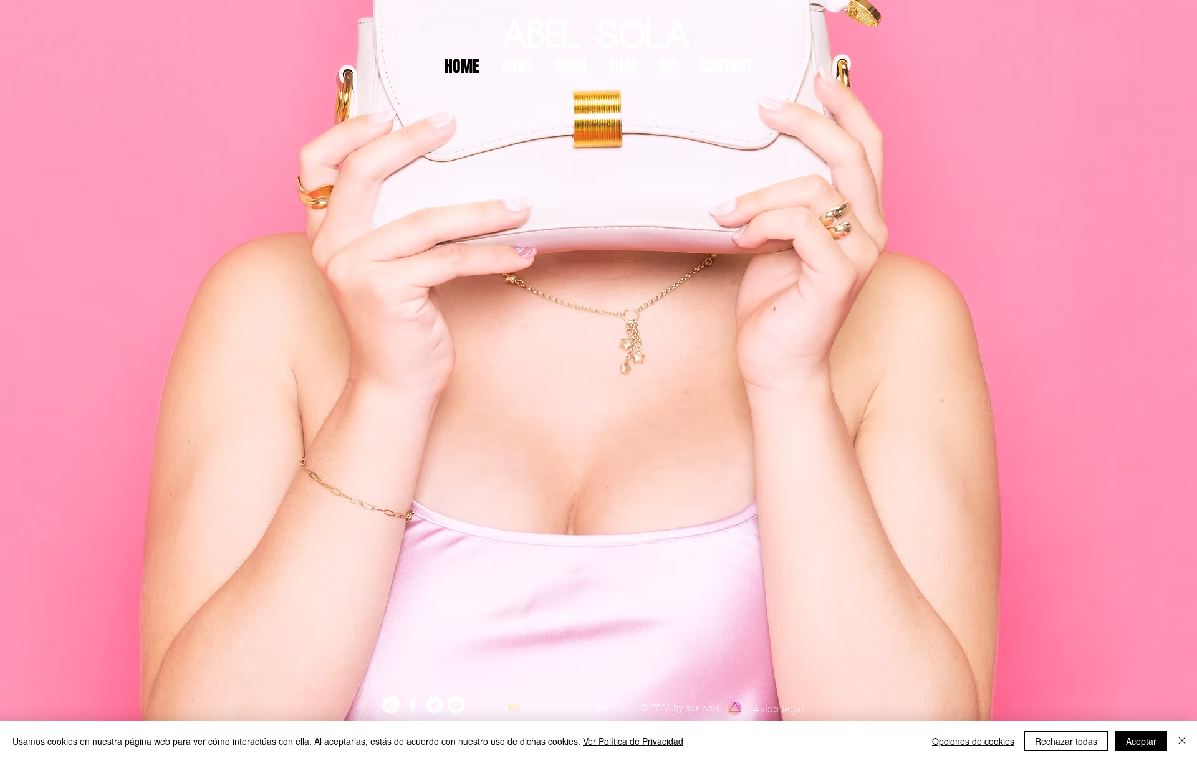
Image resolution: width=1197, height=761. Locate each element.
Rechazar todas (1066, 741)
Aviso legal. (779, 707)
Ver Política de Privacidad (633, 741)
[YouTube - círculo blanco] (456, 705)
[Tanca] (1182, 741)
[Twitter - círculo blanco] (434, 705)
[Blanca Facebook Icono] (412, 705)
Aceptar (1141, 741)
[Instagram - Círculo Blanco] (391, 705)
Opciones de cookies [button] (973, 741)
